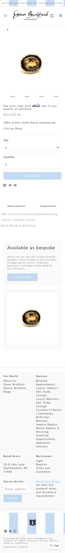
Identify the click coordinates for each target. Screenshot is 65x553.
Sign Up (12, 498)
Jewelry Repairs (47, 424)
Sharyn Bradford (14, 388)
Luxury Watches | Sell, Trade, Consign (48, 402)
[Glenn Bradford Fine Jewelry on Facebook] (5, 530)
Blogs (7, 391)
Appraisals (43, 442)
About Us (9, 380)
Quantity (8, 156)
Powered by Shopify (15, 547)
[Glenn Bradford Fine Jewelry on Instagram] (14, 530)
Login (39, 460)
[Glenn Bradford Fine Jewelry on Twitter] (10, 530)
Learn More (22, 277)
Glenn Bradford (14, 384)
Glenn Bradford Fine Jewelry (28, 539)
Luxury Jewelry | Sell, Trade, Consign (47, 392)
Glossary (42, 446)
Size (5, 140)
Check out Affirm (48, 481)
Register (41, 464)
